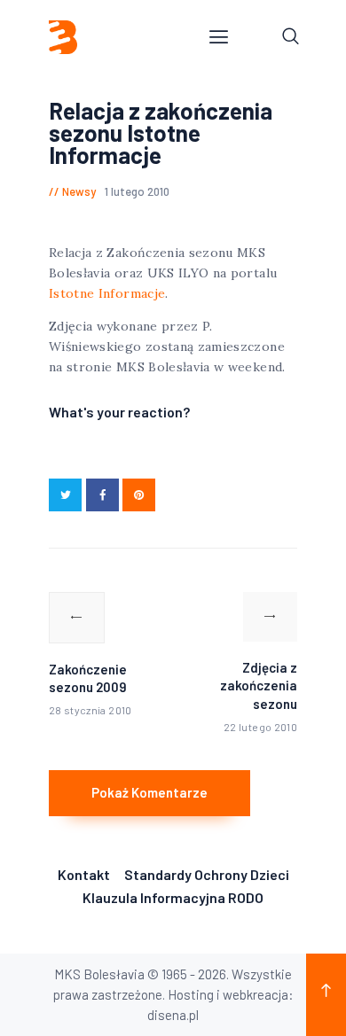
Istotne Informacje (107, 293)
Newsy (79, 191)
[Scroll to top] (326, 995)
